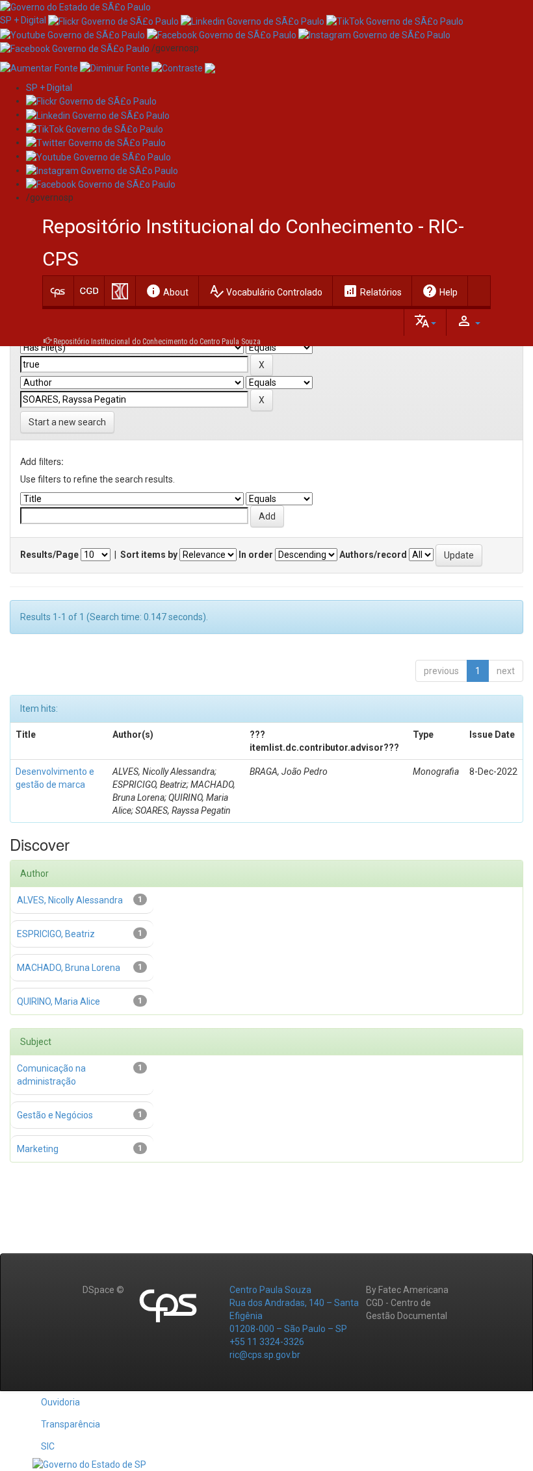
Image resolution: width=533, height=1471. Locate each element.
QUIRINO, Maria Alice (58, 1001)
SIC (48, 1446)
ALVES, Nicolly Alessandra (70, 900)
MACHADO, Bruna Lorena (68, 967)
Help (440, 291)
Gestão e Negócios (55, 1115)
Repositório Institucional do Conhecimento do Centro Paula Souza (157, 341)
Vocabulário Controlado (265, 291)
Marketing (37, 1149)
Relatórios (372, 291)
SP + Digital (23, 20)
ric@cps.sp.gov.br (264, 1355)
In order (256, 554)
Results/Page (49, 554)
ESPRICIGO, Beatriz (56, 934)
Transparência (70, 1424)
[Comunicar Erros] (210, 67)
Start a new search (67, 422)
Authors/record (373, 554)
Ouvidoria (60, 1402)
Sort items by (148, 554)
